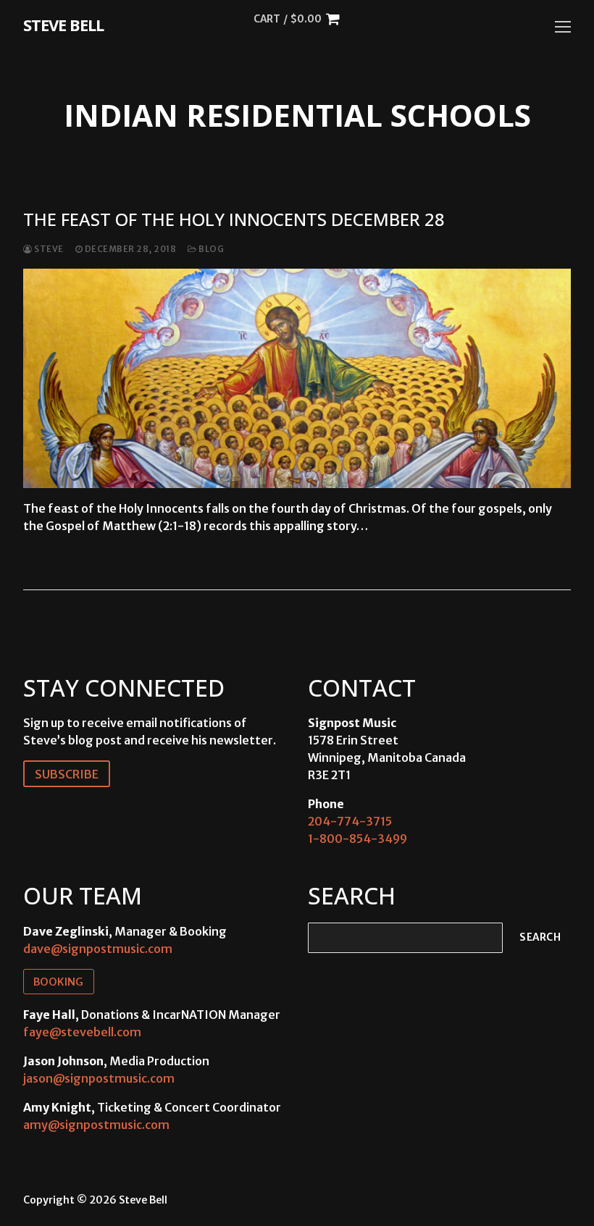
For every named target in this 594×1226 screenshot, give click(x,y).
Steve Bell (63, 24)
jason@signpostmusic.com (99, 1078)
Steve (48, 249)
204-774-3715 (350, 821)
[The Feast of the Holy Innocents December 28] (297, 378)
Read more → (71, 556)
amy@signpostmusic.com (96, 1124)
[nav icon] (563, 27)
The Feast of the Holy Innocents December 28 (234, 219)
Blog (210, 249)
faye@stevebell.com (82, 1032)
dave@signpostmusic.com (97, 948)
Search (540, 937)
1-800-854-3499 (357, 838)
